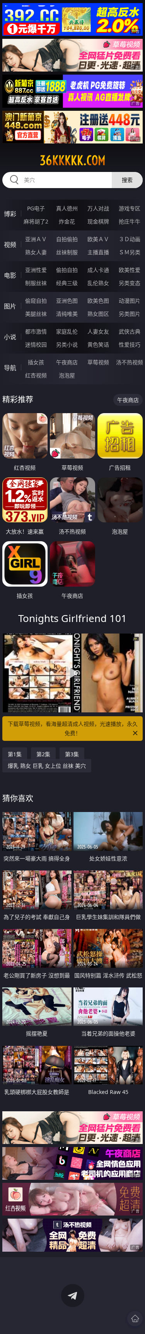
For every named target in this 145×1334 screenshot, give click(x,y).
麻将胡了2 (36, 221)
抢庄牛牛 (129, 221)
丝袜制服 (67, 252)
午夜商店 (67, 362)
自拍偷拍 (67, 239)
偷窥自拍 (36, 300)
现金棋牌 (98, 221)
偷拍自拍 (67, 269)
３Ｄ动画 (129, 239)
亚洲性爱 (36, 269)
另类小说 (67, 344)
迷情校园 (36, 344)
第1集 (15, 754)
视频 (10, 244)
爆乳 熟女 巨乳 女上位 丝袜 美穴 (47, 765)
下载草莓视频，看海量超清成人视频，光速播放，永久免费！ (73, 728)
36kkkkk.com (73, 160)
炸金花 (67, 221)
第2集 (43, 754)
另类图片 (129, 313)
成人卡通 (98, 269)
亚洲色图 (67, 300)
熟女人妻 (36, 252)
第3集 (72, 754)
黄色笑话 (98, 344)
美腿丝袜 (36, 313)
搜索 (127, 179)
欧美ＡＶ (98, 239)
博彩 (10, 214)
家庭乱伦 (67, 331)
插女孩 (36, 362)
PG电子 (36, 208)
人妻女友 (98, 331)
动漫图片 (129, 300)
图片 (10, 306)
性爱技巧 (129, 344)
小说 (10, 337)
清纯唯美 (67, 313)
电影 (10, 275)
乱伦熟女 (98, 283)
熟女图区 (98, 313)
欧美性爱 (129, 269)
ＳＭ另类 (129, 252)
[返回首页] (135, 1318)
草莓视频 (98, 362)
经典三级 (67, 283)
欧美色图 (98, 300)
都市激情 (36, 331)
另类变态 (129, 283)
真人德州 (67, 208)
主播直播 (98, 252)
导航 (10, 368)
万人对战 (98, 208)
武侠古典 (129, 331)
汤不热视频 (129, 362)
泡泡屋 (67, 375)
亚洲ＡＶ (36, 239)
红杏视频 (36, 375)
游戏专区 (129, 208)
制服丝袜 (36, 283)
